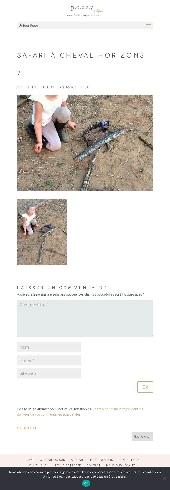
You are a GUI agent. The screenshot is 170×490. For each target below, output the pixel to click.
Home (29, 459)
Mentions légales (121, 465)
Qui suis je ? (39, 465)
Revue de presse (68, 465)
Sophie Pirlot (39, 87)
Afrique (77, 459)
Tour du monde (102, 459)
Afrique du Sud (52, 459)
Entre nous (130, 459)
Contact (93, 465)
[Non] (164, 478)
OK (86, 483)
